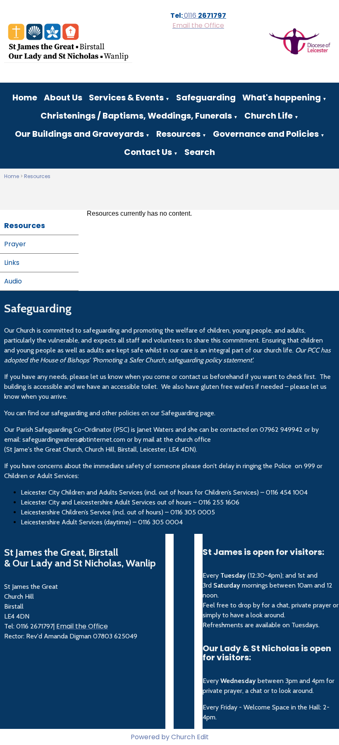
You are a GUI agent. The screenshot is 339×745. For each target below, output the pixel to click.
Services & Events (126, 97)
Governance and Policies (266, 134)
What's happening (281, 97)
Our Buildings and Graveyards (79, 134)
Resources (178, 134)
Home (24, 97)
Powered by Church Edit (170, 737)
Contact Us (148, 152)
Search (199, 152)
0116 (191, 15)
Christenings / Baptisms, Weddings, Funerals (136, 115)
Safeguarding (206, 97)
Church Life (268, 115)
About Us (63, 97)
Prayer (15, 244)
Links (11, 262)
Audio (13, 281)
